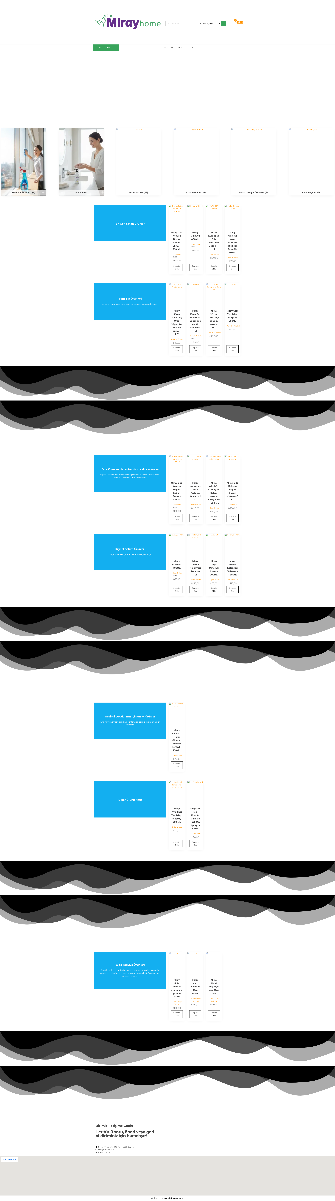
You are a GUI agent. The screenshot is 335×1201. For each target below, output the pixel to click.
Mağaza (169, 47)
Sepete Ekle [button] (176, 267)
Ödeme (193, 47)
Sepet (181, 47)
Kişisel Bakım (196, 244)
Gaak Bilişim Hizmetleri (173, 1198)
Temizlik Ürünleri (177, 339)
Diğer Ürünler (177, 827)
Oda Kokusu (177, 254)
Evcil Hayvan (233, 258)
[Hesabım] (230, 22)
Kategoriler (106, 47)
